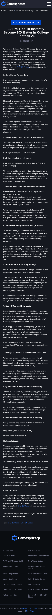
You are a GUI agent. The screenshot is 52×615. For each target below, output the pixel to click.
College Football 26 (26, 22)
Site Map (30, 611)
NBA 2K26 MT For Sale (38, 590)
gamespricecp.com (29, 608)
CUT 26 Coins (23, 67)
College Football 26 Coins (36, 567)
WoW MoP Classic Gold (13, 561)
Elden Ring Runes (10, 574)
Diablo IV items (9, 556)
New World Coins (35, 561)
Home (3, 11)
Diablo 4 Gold (34, 550)
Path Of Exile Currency (37, 579)
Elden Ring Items (10, 579)
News (11, 11)
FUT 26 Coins (34, 584)
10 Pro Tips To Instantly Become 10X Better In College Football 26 (33, 11)
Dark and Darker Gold (37, 574)
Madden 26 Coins (10, 566)
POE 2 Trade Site (10, 595)
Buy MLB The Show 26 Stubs (37, 596)
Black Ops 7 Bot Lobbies (38, 556)
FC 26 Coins (8, 550)
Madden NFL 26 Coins (12, 590)
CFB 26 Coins (23, 506)
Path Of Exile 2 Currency (13, 584)
